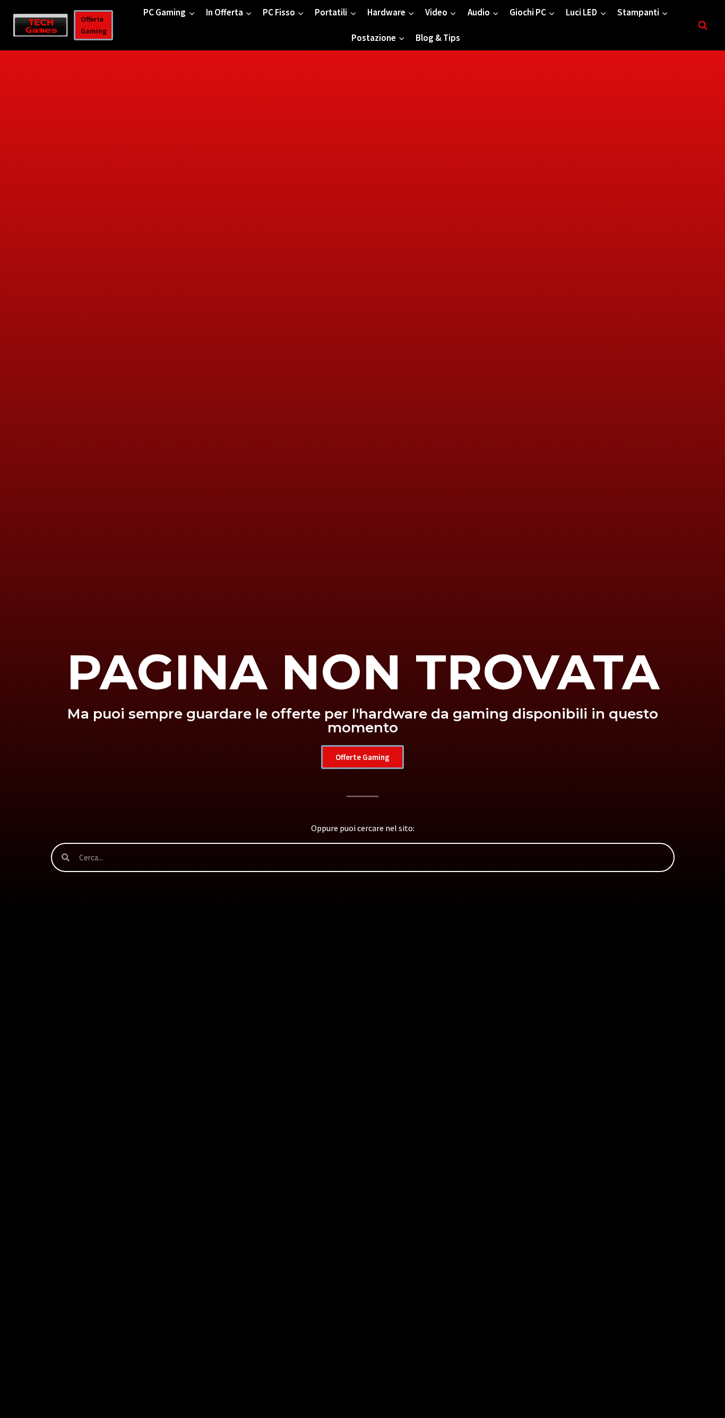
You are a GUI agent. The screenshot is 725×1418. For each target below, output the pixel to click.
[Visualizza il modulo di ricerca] (702, 25)
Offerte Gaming (94, 25)
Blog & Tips (438, 38)
